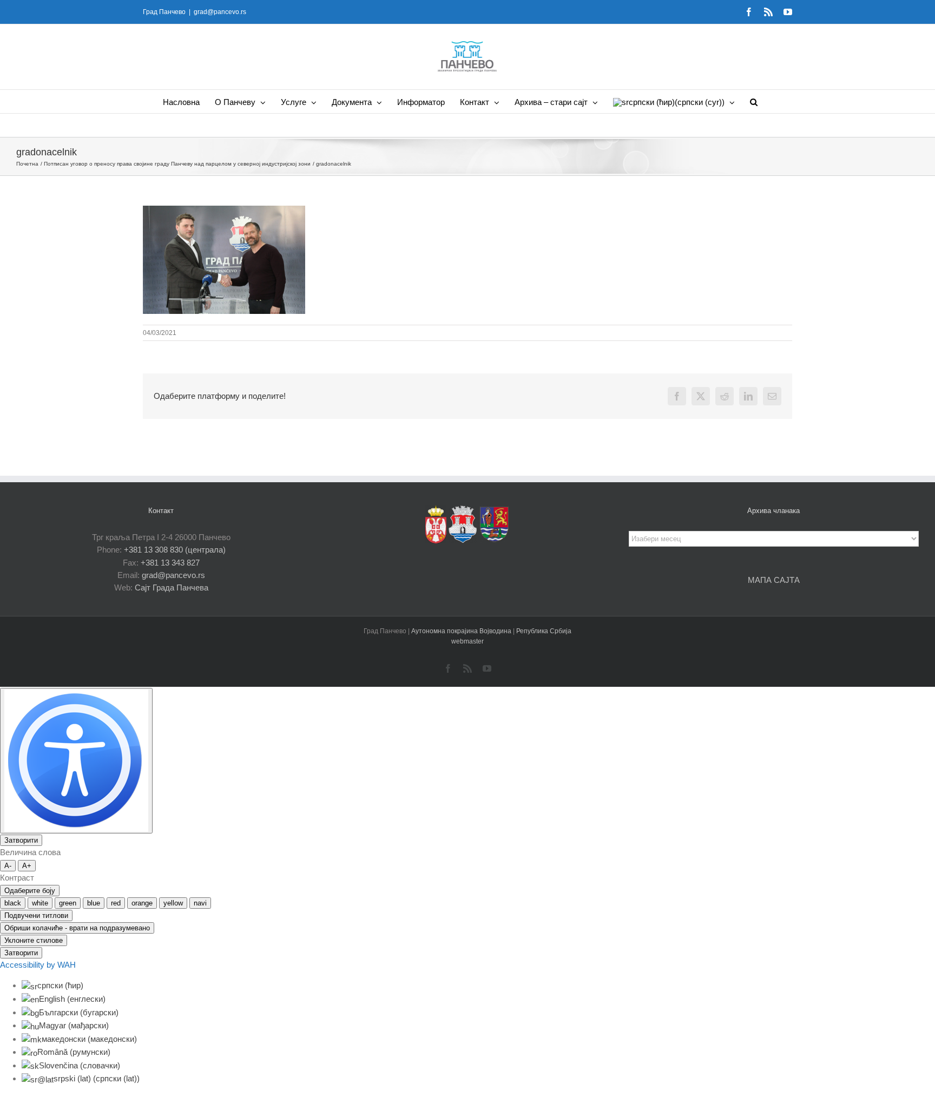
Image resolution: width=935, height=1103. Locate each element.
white (40, 903)
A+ (26, 866)
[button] (754, 101)
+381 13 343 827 (170, 562)
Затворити (21, 840)
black (12, 903)
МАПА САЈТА (774, 580)
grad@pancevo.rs (220, 12)
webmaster (467, 641)
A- (7, 866)
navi (200, 903)
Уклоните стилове (33, 940)
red (116, 903)
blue (93, 903)
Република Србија (543, 631)
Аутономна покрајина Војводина (462, 631)
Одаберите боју (29, 891)
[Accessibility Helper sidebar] (76, 760)
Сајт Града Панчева (171, 587)
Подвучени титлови (36, 915)
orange (142, 903)
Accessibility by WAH (38, 964)
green (67, 903)
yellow (173, 903)
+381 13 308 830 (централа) (175, 549)
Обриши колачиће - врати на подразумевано (77, 928)
